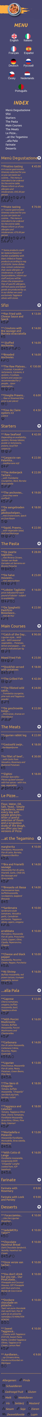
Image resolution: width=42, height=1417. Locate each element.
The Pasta (12, 121)
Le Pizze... (11, 133)
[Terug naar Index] (39, 157)
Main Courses (14, 125)
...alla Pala (12, 140)
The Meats (12, 129)
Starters (10, 117)
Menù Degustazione (18, 110)
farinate (11, 144)
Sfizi (8, 113)
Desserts (11, 148)
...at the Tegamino (17, 136)
